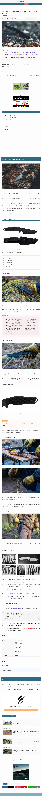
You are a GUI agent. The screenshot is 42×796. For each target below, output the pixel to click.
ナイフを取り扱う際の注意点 (11, 121)
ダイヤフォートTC (35, 193)
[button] (5, 787)
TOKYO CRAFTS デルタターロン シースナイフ (21, 706)
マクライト (6, 596)
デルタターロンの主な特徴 (11, 117)
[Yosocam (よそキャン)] (21, 1)
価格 (7, 126)
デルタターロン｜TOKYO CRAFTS (11, 115)
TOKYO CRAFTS (17, 15)
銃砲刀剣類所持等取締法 (16, 608)
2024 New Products (11, 15)
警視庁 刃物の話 (10, 618)
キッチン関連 (5, 15)
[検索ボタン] (40, 1)
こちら (27, 3)
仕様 (7, 124)
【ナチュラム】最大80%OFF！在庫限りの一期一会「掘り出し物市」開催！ (18, 57)
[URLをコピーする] (37, 787)
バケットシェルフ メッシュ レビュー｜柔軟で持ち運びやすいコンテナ (25, 751)
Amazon (19, 710)
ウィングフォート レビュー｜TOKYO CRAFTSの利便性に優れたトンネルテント (26, 722)
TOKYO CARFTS (9, 333)
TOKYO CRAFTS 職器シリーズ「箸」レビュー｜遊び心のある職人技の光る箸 (26, 732)
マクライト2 (27, 193)
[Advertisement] (21, 144)
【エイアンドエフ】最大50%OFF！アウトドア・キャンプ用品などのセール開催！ (20, 52)
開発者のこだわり (9, 119)
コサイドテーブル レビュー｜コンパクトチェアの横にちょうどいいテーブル (26, 741)
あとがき (6, 129)
